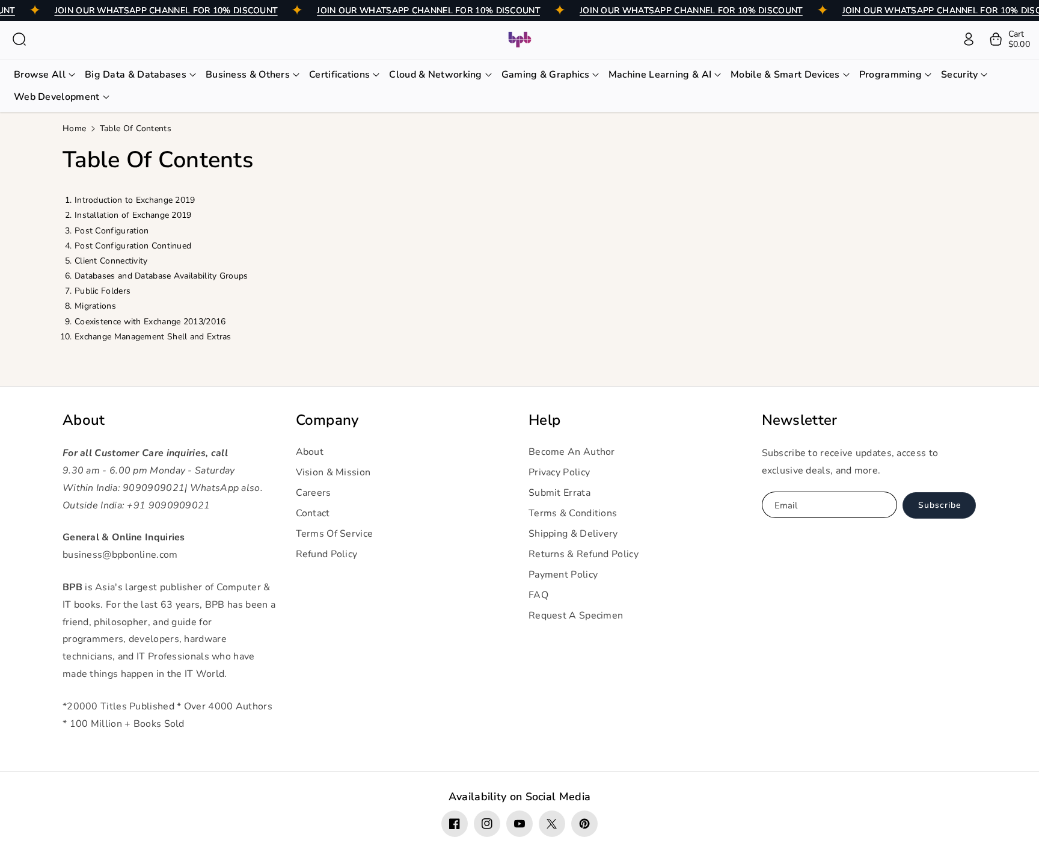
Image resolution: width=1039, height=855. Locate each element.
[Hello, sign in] (968, 39)
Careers (313, 492)
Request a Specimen (576, 615)
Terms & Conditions (573, 513)
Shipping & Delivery (573, 533)
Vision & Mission (333, 472)
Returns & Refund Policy (584, 554)
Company (327, 420)
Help (544, 420)
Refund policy (327, 554)
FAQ (538, 595)
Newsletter (800, 420)
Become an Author (572, 451)
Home (74, 128)
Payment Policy (563, 574)
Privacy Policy (559, 472)
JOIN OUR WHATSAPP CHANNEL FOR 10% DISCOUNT (166, 10)
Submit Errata (559, 492)
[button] (19, 39)
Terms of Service (334, 533)
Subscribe (939, 505)
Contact (313, 513)
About (84, 420)
